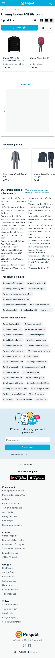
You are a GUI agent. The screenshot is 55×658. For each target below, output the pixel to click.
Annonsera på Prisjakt (13, 544)
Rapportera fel (27, 84)
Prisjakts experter (10, 503)
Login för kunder (10, 553)
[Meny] (3, 3)
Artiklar (5, 499)
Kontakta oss (8, 576)
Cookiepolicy (8, 613)
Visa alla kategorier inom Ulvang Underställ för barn (37, 191)
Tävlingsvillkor (9, 608)
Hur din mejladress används (16, 454)
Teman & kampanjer (12, 507)
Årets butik (7, 512)
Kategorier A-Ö (9, 516)
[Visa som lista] (46, 20)
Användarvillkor (10, 604)
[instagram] (24, 645)
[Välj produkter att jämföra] (43, 28)
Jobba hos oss (9, 580)
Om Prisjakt (7, 568)
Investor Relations (11, 589)
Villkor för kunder (10, 557)
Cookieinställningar (11, 621)
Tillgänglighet (9, 593)
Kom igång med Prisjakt (13, 490)
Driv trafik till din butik (13, 540)
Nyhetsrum (7, 585)
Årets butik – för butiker (13, 548)
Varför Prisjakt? (9, 535)
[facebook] (29, 645)
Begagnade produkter (12, 525)
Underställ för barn (11, 10)
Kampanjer (7, 520)
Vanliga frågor (9, 572)
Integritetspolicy (10, 617)
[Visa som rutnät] (41, 20)
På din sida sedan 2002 (13, 494)
